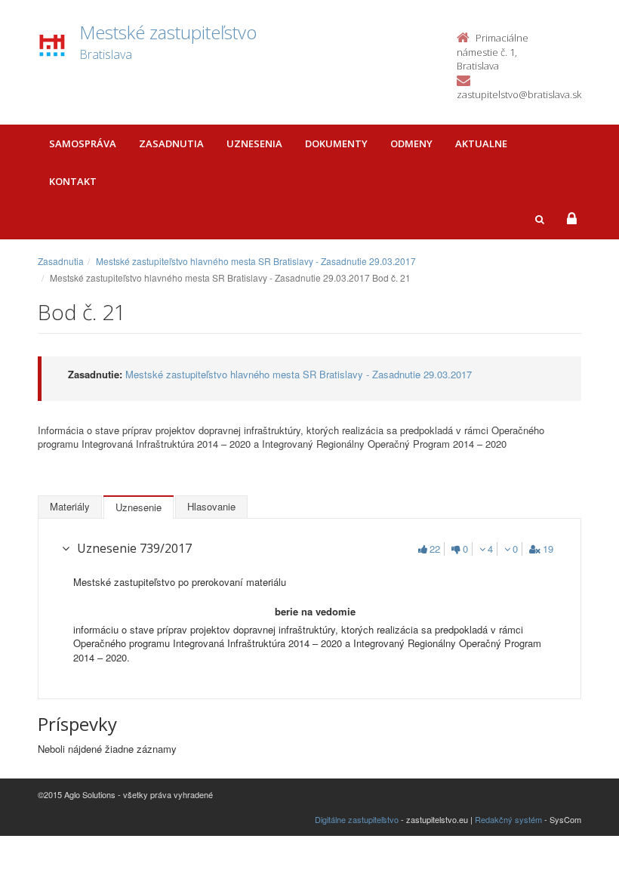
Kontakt (73, 181)
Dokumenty (336, 143)
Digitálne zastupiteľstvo (357, 819)
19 (548, 549)
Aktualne (481, 143)
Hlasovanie (211, 506)
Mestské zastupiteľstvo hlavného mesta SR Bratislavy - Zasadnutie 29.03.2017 (256, 260)
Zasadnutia (171, 143)
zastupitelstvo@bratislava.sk (519, 94)
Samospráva (82, 143)
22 (435, 549)
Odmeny (411, 143)
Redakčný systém (508, 819)
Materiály (70, 506)
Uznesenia (254, 143)
